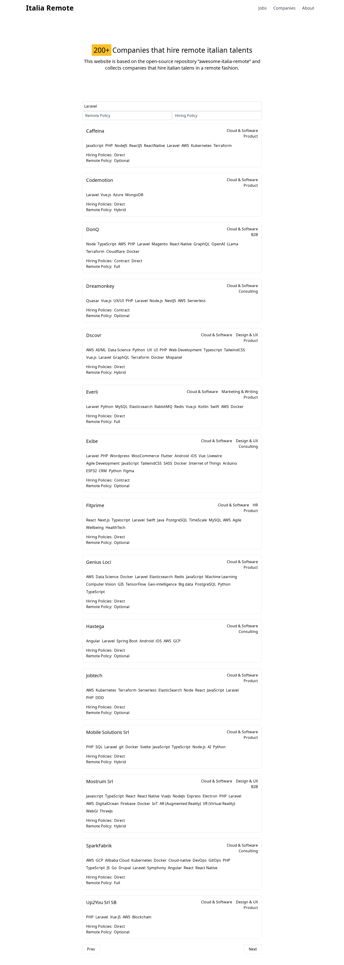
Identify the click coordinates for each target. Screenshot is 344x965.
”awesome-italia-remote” (224, 61)
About (308, 8)
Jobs (262, 8)
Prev (91, 949)
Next (253, 949)
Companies (284, 8)
